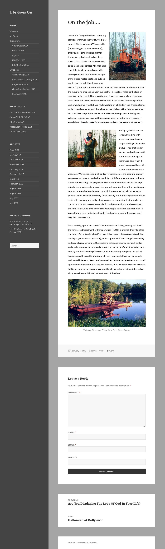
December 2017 (17, 174)
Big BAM (15, 55)
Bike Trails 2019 (19, 94)
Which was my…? (20, 45)
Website (72, 457)
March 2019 (15, 154)
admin (94, 350)
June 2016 (14, 179)
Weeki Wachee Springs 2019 (24, 79)
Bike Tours (14, 41)
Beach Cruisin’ (18, 50)
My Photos (14, 70)
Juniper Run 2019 (20, 84)
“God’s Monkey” (17, 122)
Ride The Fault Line (20, 65)
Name (72, 432)
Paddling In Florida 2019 (21, 126)
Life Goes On (21, 12)
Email (72, 444)
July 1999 (14, 203)
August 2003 (15, 193)
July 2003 (14, 198)
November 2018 (17, 164)
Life (103, 350)
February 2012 (16, 183)
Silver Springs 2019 (20, 74)
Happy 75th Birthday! (20, 117)
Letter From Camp (18, 131)
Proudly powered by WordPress (82, 542)
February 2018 (16, 169)
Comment (74, 392)
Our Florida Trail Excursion (22, 112)
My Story (14, 36)
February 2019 (16, 159)
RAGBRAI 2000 (18, 60)
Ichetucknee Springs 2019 (23, 89)
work (111, 350)
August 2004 (15, 188)
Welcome (14, 31)
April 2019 (14, 150)
